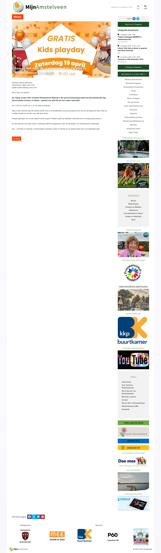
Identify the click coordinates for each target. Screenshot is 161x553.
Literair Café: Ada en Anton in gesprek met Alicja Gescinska (132, 49)
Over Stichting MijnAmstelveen (128, 386)
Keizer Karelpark (133, 98)
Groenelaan (133, 94)
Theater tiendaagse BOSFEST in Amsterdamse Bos (130, 38)
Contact (125, 400)
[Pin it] (42, 517)
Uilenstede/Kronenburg (133, 117)
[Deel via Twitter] (34, 517)
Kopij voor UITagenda (133, 24)
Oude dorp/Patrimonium (133, 106)
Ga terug (16, 138)
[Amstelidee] (140, 536)
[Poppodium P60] (113, 536)
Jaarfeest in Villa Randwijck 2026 (130, 59)
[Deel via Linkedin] (38, 517)
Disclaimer (126, 409)
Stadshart (133, 113)
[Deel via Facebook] (29, 517)
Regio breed (133, 132)
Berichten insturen (129, 397)
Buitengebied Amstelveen (133, 87)
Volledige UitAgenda (133, 67)
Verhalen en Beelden (133, 207)
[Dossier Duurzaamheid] (133, 432)
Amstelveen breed (133, 128)
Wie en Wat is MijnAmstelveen (133, 403)
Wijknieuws (28, 83)
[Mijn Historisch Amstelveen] (133, 298)
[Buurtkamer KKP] (85, 535)
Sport (133, 219)
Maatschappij (133, 204)
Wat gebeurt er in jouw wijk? (133, 74)
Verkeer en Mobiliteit (133, 216)
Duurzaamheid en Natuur (133, 213)
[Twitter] (137, 18)
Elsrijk (133, 91)
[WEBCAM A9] (133, 447)
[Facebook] (134, 18)
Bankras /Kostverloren (133, 79)
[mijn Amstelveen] (41, 7)
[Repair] (133, 441)
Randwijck (133, 110)
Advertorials (126, 382)
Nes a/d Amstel (133, 102)
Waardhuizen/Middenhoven (133, 121)
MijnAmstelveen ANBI (130, 406)
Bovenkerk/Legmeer (133, 83)
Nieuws (21, 83)
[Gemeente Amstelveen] (25, 536)
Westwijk (133, 125)
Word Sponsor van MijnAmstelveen (129, 392)
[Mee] (57, 536)
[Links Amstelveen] (133, 422)
